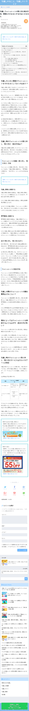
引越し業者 (4, 691)
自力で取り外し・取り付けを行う (15, 61)
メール (4, 532)
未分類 (10, 499)
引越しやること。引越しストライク (15, 2)
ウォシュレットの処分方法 (11, 63)
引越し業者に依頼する (13, 58)
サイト (3, 538)
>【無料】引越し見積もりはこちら (11, 434)
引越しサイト (5, 688)
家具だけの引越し (6, 683)
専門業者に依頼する (12, 60)
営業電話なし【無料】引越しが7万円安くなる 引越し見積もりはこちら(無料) (14, 706)
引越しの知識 (5, 685)
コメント (4, 514)
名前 (3, 526)
